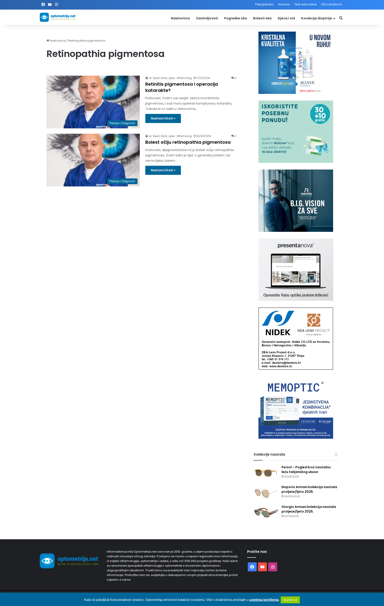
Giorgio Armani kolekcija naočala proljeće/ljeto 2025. (309, 509)
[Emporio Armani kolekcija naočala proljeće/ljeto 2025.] (266, 493)
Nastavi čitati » (163, 118)
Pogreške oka (235, 18)
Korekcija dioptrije (316, 18)
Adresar (284, 4)
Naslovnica (180, 18)
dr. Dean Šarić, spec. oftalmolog (170, 78)
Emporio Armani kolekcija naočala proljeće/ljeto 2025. (309, 489)
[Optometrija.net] (57, 17)
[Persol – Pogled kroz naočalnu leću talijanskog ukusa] (266, 473)
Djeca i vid (286, 18)
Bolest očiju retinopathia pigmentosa (188, 142)
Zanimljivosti (207, 18)
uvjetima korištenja (264, 600)
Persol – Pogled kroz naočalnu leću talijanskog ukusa (306, 469)
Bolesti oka (262, 18)
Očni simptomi (331, 4)
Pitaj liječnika (264, 4)
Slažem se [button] (290, 600)
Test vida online (305, 4)
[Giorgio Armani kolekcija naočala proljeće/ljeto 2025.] (266, 513)
